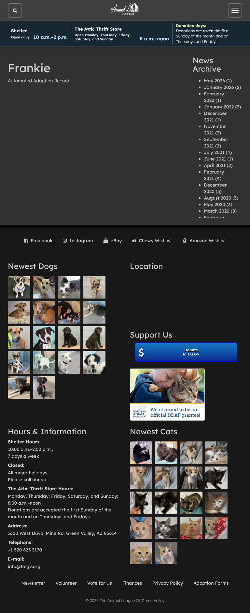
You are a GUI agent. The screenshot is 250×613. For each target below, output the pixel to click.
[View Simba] (216, 528)
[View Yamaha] (191, 452)
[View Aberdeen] (216, 478)
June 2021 (215, 159)
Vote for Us (99, 583)
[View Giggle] (141, 528)
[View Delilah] (191, 503)
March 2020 (216, 211)
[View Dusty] (94, 312)
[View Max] (69, 287)
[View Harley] (191, 478)
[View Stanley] (44, 337)
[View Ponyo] (44, 312)
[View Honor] (44, 387)
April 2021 (215, 165)
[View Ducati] (166, 478)
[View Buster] (44, 287)
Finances (132, 583)
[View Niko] (19, 337)
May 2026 (214, 81)
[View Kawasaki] (141, 478)
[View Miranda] (69, 312)
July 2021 (214, 152)
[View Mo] (44, 362)
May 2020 (214, 204)
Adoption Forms (211, 583)
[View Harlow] (141, 452)
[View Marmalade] (166, 553)
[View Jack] (19, 362)
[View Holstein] (166, 503)
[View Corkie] (19, 312)
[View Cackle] (166, 528)
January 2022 (219, 107)
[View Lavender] (69, 337)
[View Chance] (19, 287)
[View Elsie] (191, 528)
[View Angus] (141, 503)
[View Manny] (69, 362)
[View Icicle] (94, 362)
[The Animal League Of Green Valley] (125, 9)
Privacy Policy (167, 583)
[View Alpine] (19, 387)
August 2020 (217, 198)
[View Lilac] (94, 337)
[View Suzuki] (216, 452)
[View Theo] (94, 287)
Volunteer (66, 583)
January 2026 (219, 87)
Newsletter (33, 583)
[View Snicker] (216, 503)
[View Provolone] (141, 553)
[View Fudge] (166, 452)
